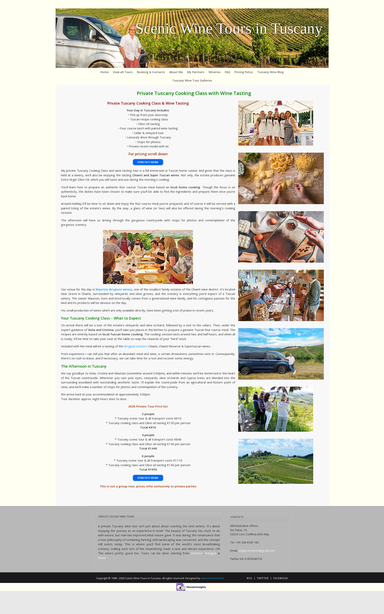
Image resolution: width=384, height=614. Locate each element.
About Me (176, 72)
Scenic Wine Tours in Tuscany (229, 28)
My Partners (195, 72)
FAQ (227, 72)
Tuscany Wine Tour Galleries (192, 80)
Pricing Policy (244, 72)
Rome (102, 558)
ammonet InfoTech (212, 578)
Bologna (210, 553)
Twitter (263, 578)
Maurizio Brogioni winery (114, 289)
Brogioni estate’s (136, 346)
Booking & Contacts (151, 72)
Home (104, 72)
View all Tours (123, 72)
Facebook (280, 578)
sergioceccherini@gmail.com (256, 550)
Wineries (214, 72)
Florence (197, 553)
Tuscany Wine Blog (270, 72)
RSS (249, 578)
